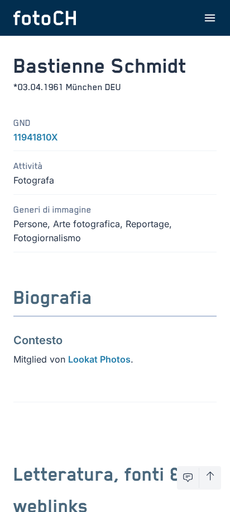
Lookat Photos (99, 359)
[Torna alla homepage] (44, 18)
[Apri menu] (210, 18)
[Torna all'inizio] (210, 478)
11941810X (35, 137)
